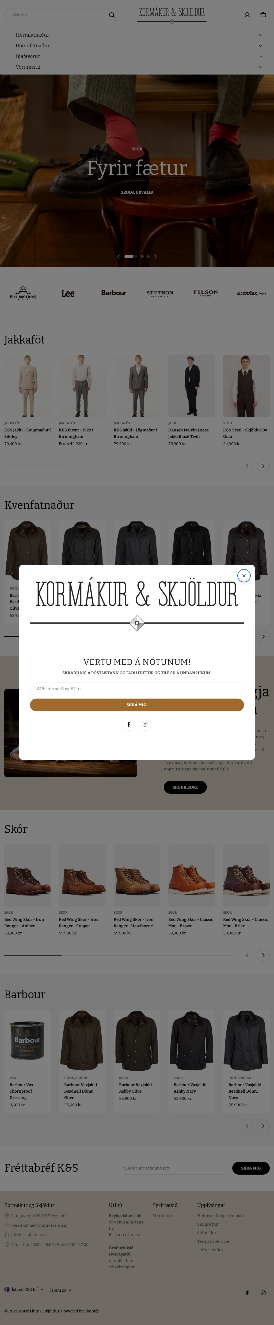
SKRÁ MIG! (199, 1295)
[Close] (264, 1204)
